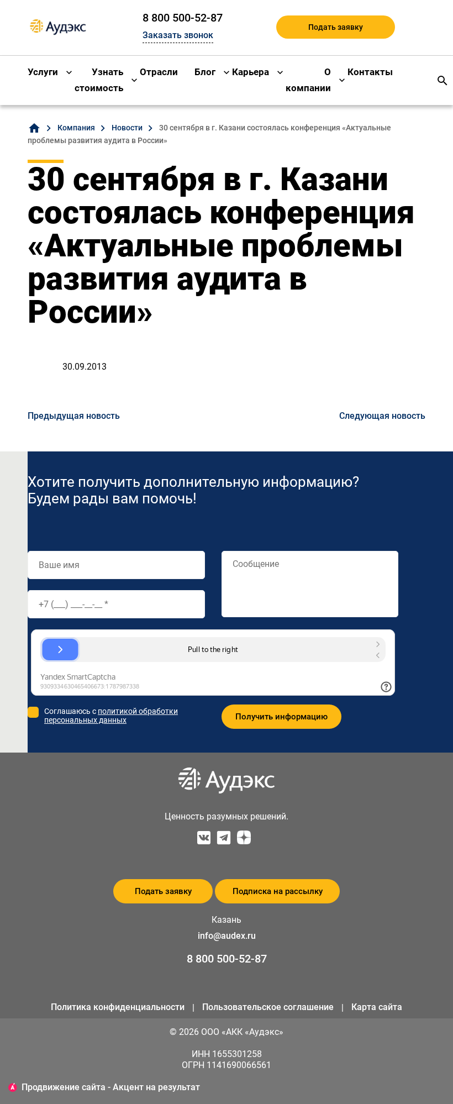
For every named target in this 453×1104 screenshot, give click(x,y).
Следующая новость (382, 416)
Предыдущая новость (74, 416)
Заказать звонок (178, 35)
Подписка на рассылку (278, 891)
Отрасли (159, 71)
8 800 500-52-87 (183, 17)
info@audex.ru (227, 935)
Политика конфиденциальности (118, 1007)
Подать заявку (335, 27)
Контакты (370, 71)
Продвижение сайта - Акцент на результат (111, 1087)
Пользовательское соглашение (268, 1007)
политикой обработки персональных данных (111, 715)
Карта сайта (376, 1007)
